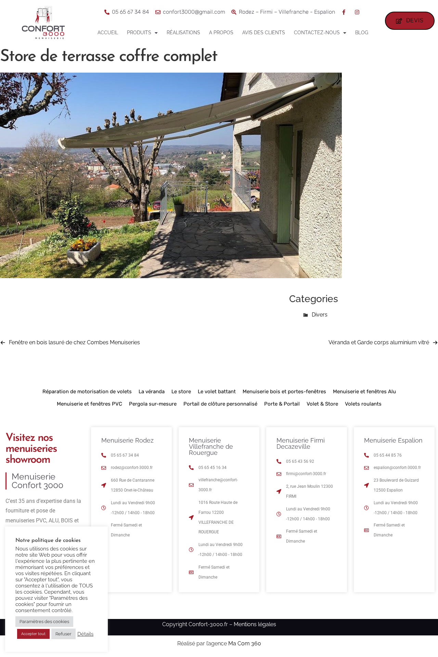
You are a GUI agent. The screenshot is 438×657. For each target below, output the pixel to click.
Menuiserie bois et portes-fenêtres (284, 391)
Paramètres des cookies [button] (44, 621)
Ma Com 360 (244, 643)
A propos (221, 32)
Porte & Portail (282, 404)
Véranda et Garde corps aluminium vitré (378, 342)
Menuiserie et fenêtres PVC (89, 404)
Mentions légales (255, 624)
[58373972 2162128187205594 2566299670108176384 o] (171, 276)
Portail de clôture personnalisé (220, 404)
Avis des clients (263, 32)
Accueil (108, 32)
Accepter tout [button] (33, 634)
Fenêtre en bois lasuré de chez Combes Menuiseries (74, 342)
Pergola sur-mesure (153, 404)
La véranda (152, 391)
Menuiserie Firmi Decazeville (300, 443)
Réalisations (183, 32)
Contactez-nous (317, 32)
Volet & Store (322, 404)
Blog (361, 32)
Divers (319, 314)
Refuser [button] (63, 633)
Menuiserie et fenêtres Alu (364, 391)
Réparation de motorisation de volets (87, 391)
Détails (85, 634)
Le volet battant (217, 391)
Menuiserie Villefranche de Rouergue (211, 446)
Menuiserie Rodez (127, 440)
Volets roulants (363, 404)
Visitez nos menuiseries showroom (31, 449)
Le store (181, 391)
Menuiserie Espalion (393, 440)
